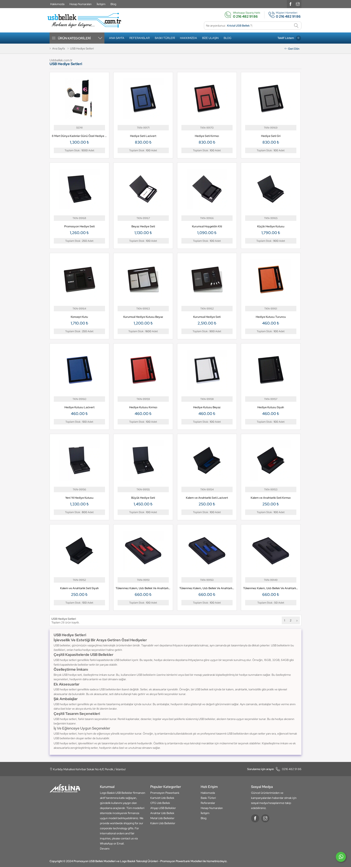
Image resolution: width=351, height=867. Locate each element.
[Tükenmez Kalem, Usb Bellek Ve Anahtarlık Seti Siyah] (270, 550)
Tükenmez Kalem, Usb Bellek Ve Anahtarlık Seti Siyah (270, 588)
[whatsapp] (341, 858)
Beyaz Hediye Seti (143, 226)
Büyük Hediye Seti (143, 498)
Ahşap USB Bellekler (163, 808)
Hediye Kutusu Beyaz (207, 407)
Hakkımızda (57, 4)
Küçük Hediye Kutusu (270, 226)
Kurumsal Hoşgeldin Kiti (207, 226)
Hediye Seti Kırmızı (207, 136)
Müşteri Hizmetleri (286, 14)
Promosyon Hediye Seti (79, 226)
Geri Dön (293, 48)
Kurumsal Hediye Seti (207, 317)
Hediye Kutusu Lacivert (79, 407)
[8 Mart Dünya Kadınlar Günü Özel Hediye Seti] (79, 98)
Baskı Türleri (165, 38)
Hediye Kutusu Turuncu (271, 317)
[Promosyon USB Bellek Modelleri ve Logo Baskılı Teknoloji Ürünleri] (84, 20)
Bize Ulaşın (210, 38)
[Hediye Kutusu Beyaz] (207, 369)
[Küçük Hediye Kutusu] (270, 188)
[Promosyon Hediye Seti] (79, 188)
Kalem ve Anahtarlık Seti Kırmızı (271, 498)
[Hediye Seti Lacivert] (143, 98)
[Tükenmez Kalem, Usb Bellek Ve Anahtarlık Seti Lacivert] (207, 550)
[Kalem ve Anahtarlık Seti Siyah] (79, 550)
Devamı (104, 848)
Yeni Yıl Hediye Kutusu (79, 498)
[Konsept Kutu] (79, 279)
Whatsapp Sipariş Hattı (246, 14)
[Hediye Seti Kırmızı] (207, 98)
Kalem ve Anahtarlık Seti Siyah (79, 588)
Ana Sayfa (116, 38)
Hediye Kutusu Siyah (270, 407)
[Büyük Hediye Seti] (143, 460)
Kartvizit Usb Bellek (162, 798)
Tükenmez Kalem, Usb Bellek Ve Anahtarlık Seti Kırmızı (143, 588)
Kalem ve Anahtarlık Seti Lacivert (207, 498)
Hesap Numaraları (80, 4)
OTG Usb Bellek (160, 803)
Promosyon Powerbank (164, 793)
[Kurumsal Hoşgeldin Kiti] (207, 188)
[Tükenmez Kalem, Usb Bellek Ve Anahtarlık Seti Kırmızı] (143, 550)
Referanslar (139, 38)
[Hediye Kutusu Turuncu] (270, 279)
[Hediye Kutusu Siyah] (270, 369)
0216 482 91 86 (274, 769)
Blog (113, 4)
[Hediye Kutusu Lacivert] (79, 369)
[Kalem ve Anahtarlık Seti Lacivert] (207, 460)
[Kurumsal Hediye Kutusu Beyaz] (143, 279)
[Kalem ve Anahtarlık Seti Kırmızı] (270, 460)
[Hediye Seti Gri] (270, 98)
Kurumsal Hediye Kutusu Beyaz (143, 317)
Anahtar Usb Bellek (162, 813)
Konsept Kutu (79, 317)
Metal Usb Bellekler (162, 818)
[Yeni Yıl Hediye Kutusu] (79, 460)
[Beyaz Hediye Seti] (143, 188)
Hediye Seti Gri (271, 136)
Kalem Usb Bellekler (162, 823)
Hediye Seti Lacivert (143, 136)
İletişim (101, 4)
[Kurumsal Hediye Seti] (207, 279)
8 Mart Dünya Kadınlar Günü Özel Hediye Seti (79, 136)
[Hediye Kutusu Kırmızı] (143, 369)
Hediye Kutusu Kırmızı (143, 407)
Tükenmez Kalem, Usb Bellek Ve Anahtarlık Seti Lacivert (207, 588)
